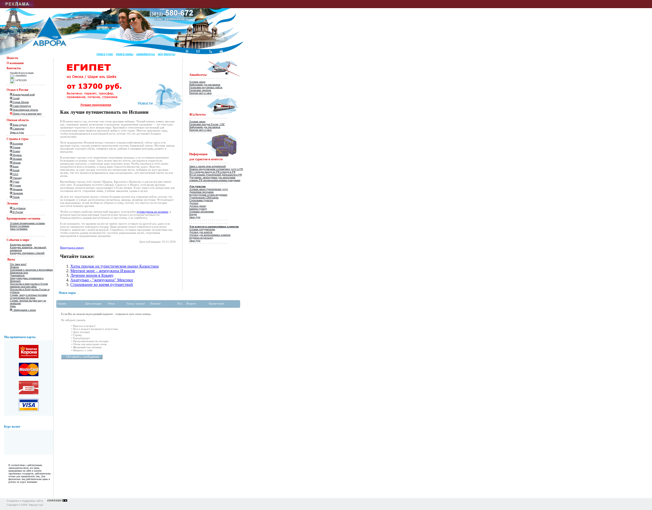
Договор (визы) (197, 206)
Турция (16, 185)
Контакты (14, 68)
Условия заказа (197, 81)
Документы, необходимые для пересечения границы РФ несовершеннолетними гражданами (214, 179)
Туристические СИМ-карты (204, 197)
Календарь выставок (21, 244)
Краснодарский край (23, 94)
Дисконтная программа (201, 192)
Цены (13, 306)
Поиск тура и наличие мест (27, 113)
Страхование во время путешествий (101, 284)
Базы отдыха (19, 124)
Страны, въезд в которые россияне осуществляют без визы (28, 296)
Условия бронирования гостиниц (27, 223)
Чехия (16, 197)
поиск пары (124, 54)
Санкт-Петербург (21, 106)
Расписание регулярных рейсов (205, 87)
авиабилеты (145, 54)
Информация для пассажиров (204, 84)
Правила (14, 267)
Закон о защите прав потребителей (207, 166)
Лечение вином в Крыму (92, 275)
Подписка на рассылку (201, 237)
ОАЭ (15, 174)
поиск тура (105, 54)
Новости (12, 58)
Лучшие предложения (95, 104)
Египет (16, 151)
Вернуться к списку (72, 247)
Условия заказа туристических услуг (208, 189)
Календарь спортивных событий (27, 253)
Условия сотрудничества (202, 229)
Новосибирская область (25, 109)
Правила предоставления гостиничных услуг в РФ (216, 169)
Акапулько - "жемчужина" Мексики (101, 280)
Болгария (17, 143)
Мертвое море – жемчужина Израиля (102, 271)
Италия (16, 162)
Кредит (193, 214)
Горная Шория (20, 102)
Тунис (15, 181)
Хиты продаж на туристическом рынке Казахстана (114, 266)
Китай (15, 170)
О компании (15, 63)
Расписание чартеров (200, 90)
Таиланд (17, 178)
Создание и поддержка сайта (25, 500)
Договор (193, 203)
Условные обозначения (201, 211)
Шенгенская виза (19, 272)
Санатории (18, 128)
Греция (16, 147)
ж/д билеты (166, 54)
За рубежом (18, 208)
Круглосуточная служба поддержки (208, 194)
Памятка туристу (198, 208)
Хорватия (17, 193)
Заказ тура (194, 217)
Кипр (15, 166)
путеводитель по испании (152, 211)
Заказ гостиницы (19, 228)
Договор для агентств (200, 232)
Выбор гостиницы (19, 226)
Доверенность (17, 275)
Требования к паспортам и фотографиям (31, 269)
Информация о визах (24, 310)
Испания (17, 158)
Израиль (17, 155)
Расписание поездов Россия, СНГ (207, 124)
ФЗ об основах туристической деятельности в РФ (215, 174)
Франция (17, 189)
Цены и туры (17, 132)
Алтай (15, 98)
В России (17, 212)
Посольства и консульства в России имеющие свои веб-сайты (29, 285)
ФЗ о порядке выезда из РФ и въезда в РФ (212, 171)
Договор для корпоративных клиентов (209, 235)
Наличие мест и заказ (200, 93)
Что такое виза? (18, 264)
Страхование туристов (201, 200)
